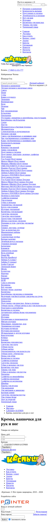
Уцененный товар (9, 402)
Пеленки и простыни (10, 196)
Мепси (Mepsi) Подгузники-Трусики (17, 182)
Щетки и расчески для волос (13, 221)
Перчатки (5, 374)
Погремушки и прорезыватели (14, 319)
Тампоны (5, 315)
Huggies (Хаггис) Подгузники (14, 168)
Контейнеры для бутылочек (13, 120)
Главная (9, 406)
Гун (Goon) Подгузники (11, 159)
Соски (4, 122)
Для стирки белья (8, 397)
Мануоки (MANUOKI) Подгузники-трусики (20, 186)
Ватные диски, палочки (11, 289)
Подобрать (6, 447)
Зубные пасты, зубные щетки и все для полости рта (23, 305)
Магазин (10, 408)
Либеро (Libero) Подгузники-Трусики (17, 191)
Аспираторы (6, 234)
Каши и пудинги (8, 97)
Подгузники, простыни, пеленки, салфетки (20, 154)
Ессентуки (5, 271)
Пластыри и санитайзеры (12, 308)
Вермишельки (7, 102)
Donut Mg (5, 255)
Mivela (4, 269)
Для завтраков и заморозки (12, 390)
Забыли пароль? (40, 514)
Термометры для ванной (11, 205)
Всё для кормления (9, 111)
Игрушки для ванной (10, 209)
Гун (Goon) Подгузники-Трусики (15, 179)
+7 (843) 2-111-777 (15, 70)
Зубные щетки (7, 349)
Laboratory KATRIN (14, 411)
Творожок (5, 99)
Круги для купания (9, 207)
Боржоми (5, 278)
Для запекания (7, 388)
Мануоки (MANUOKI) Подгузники (16, 170)
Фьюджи (5, 273)
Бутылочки (6, 113)
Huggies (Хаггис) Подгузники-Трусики (18, 189)
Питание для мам (8, 134)
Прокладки (6, 301)
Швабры (4, 383)
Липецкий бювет (8, 267)
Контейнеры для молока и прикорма (17, 294)
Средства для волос (9, 214)
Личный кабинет (36, 83)
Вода (3, 104)
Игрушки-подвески (9, 328)
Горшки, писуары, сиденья (12, 228)
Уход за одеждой (8, 399)
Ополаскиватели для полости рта (15, 351)
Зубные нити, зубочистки (12, 354)
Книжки (4, 340)
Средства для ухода (9, 344)
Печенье (4, 106)
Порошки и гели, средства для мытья (17, 223)
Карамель (5, 248)
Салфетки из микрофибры (12, 376)
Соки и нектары (8, 283)
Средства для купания (10, 216)
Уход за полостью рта (10, 230)
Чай (2, 109)
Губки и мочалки (8, 202)
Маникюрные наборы (10, 232)
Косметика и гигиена (10, 310)
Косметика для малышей (12, 212)
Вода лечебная (7, 253)
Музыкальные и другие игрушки (15, 333)
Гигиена (4, 225)
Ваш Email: (6, 512)
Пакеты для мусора (9, 386)
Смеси (4, 90)
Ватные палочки (8, 239)
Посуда (4, 125)
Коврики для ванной (10, 147)
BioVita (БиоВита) (9, 257)
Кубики (4, 338)
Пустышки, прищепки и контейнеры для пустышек (23, 118)
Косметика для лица (10, 367)
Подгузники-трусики (10, 177)
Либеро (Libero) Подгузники (13, 173)
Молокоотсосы (7, 129)
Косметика (5, 292)
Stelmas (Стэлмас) (8, 260)
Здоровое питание (9, 244)
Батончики (5, 246)
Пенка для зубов (8, 356)
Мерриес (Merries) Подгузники (14, 163)
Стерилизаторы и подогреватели (15, 131)
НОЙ (3, 280)
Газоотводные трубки (10, 237)
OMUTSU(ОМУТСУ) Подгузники (16, 166)
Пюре (3, 92)
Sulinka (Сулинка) (9, 262)
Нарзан (4, 276)
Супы (3, 95)
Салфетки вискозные (10, 379)
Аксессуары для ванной (11, 218)
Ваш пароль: (6, 514)
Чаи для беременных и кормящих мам (17, 138)
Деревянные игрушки (10, 326)
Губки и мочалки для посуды (13, 372)
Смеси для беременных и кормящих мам (18, 136)
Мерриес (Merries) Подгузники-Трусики (18, 184)
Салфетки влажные (9, 198)
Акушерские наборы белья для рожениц (18, 312)
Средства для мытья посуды (13, 395)
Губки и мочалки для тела (12, 365)
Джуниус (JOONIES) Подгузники (16, 175)
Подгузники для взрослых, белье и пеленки (20, 303)
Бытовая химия (7, 392)
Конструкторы (7, 335)
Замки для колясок (9, 150)
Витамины (5, 285)
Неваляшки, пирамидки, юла (13, 324)
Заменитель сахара (9, 250)
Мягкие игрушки (8, 321)
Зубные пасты (7, 347)
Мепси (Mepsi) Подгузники (13, 161)
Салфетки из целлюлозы (11, 381)
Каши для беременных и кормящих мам (18, 141)
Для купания (6, 200)
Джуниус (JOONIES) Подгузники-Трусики (20, 193)
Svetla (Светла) (7, 264)
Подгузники (6, 157)
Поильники (6, 115)
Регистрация (41, 512)
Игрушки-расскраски (10, 331)
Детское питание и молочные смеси (16, 88)
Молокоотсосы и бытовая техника (16, 127)
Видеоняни (6, 145)
